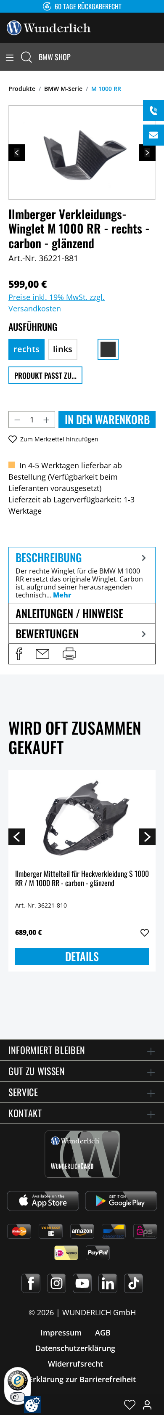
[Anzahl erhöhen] (47, 419)
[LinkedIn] (107, 1283)
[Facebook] (30, 1283)
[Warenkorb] (159, 56)
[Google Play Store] (121, 1201)
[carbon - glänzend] (108, 349)
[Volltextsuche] (26, 56)
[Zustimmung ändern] (32, 1404)
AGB (103, 1332)
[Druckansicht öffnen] (69, 654)
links (62, 349)
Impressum (61, 1332)
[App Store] (43, 1201)
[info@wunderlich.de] (153, 135)
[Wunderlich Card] (82, 1154)
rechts (26, 349)
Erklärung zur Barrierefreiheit (82, 1379)
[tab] (82, 575)
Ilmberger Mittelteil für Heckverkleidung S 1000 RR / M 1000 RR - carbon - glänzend (82, 878)
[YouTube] (82, 1283)
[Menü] (10, 56)
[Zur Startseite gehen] (49, 27)
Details (82, 956)
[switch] (17, 1397)
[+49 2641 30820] (153, 110)
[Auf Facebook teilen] (19, 654)
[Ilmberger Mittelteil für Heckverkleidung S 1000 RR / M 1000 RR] (82, 819)
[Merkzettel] (130, 1404)
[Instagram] (56, 1283)
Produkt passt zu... (45, 375)
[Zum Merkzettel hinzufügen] (144, 933)
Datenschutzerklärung (75, 1348)
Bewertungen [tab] (47, 633)
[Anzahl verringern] (17, 419)
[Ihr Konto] (147, 1404)
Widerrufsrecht (75, 1364)
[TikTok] (133, 1283)
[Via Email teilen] (42, 654)
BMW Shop (55, 56)
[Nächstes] (147, 152)
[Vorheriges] (16, 152)
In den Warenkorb (107, 419)
